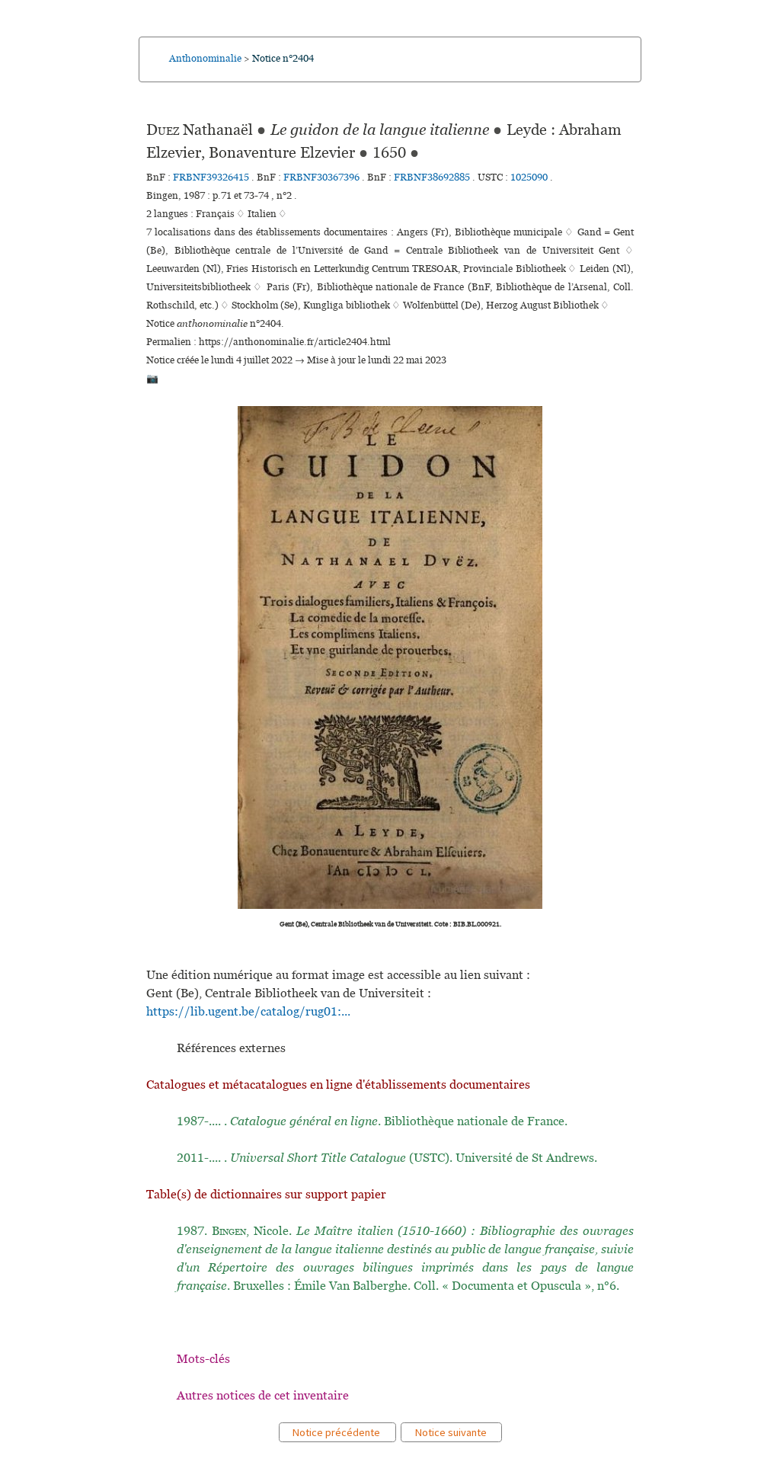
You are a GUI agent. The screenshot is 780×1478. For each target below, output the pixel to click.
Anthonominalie (205, 59)
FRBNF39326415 (211, 177)
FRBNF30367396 (321, 177)
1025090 (530, 177)
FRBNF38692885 (432, 177)
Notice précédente (337, 1432)
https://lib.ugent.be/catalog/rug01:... (248, 1011)
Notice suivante (451, 1432)
